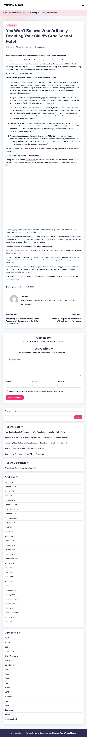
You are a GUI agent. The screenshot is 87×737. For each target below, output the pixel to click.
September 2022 (11, 613)
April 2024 (9, 536)
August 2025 (10, 491)
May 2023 (9, 577)
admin (24, 296)
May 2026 (9, 482)
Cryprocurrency (11, 651)
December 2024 (11, 505)
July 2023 (8, 568)
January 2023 (10, 595)
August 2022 (10, 617)
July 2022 (8, 622)
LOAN (7, 692)
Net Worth (9, 697)
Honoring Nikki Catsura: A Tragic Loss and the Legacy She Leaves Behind (36, 443)
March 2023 (9, 586)
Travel (7, 715)
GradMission (30, 160)
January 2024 (10, 545)
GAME (7, 678)
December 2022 (11, 599)
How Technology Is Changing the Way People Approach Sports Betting (35, 432)
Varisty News (13, 5)
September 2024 (11, 518)
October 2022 (10, 608)
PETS (7, 706)
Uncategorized (11, 719)
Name (9, 381)
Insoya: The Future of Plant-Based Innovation (24, 448)
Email (35, 381)
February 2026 (10, 487)
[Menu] (83, 5)
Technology (9, 710)
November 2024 (11, 509)
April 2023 (9, 581)
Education (12, 25)
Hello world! (31, 468)
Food (7, 674)
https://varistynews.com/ (19, 250)
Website (60, 381)
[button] (26, 305)
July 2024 (8, 527)
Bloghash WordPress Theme (64, 733)
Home (5, 13)
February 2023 (10, 590)
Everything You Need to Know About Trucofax (24, 454)
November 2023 (11, 550)
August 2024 (10, 523)
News (7, 701)
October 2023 (10, 554)
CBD (6, 647)
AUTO (7, 638)
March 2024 (9, 541)
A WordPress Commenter (14, 468)
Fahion (7, 669)
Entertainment (10, 665)
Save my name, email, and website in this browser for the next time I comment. (36, 391)
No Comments (41, 47)
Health (7, 683)
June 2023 (9, 572)
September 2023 (11, 559)
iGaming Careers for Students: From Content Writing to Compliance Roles (36, 437)
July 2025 (8, 496)
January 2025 (10, 500)
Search (9, 411)
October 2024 (10, 514)
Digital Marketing (11, 656)
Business (8, 642)
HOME (7, 688)
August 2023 (10, 563)
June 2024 (9, 532)
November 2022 (11, 604)
